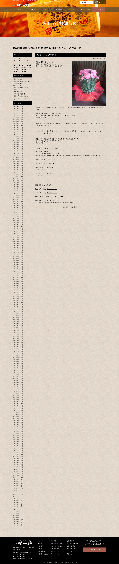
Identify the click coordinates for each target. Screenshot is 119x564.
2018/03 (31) (18, 319)
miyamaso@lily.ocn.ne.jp (25, 558)
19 (14, 69)
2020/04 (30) (18, 267)
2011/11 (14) (18, 479)
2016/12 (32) (18, 351)
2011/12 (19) (18, 477)
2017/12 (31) (18, 326)
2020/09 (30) (18, 256)
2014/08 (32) (18, 410)
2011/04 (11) (18, 494)
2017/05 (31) (18, 340)
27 (17, 71)
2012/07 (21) (18, 462)
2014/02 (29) (18, 422)
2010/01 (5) (18, 526)
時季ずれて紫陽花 (19, 94)
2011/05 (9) (18, 492)
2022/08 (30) (18, 208)
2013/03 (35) (18, 446)
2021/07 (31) (18, 235)
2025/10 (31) (18, 128)
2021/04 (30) (18, 241)
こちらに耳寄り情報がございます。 (48, 153)
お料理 (41, 546)
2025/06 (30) (18, 136)
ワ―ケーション (56, 554)
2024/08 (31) (18, 157)
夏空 (15, 89)
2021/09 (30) (18, 231)
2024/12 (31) (18, 149)
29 (22, 71)
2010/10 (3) (18, 507)
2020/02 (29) (18, 271)
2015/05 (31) (18, 391)
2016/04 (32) (18, 368)
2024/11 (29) (18, 151)
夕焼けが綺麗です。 (20, 83)
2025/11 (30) (18, 125)
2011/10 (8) (18, 481)
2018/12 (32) (18, 300)
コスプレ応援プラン (57, 551)
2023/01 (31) (18, 197)
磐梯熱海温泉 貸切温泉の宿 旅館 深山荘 (59, 562)
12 (14, 67)
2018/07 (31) (18, 311)
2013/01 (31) (18, 450)
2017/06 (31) (18, 338)
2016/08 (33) (18, 359)
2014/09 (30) (18, 408)
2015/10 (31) (18, 380)
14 (19, 67)
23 (25, 69)
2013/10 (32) (18, 431)
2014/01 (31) (18, 425)
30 (25, 71)
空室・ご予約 (43, 554)
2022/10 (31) (18, 203)
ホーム (41, 541)
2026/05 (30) (18, 113)
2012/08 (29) (18, 460)
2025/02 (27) (18, 144)
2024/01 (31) (18, 172)
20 (17, 69)
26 (14, 71)
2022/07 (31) (18, 210)
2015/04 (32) (18, 393)
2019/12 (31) (18, 275)
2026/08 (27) (18, 107)
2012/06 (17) (18, 465)
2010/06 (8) (18, 515)
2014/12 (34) (18, 401)
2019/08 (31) (18, 283)
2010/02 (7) (18, 524)
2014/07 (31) (18, 412)
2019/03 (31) (18, 294)
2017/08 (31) (18, 334)
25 (30, 69)
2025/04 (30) (18, 140)
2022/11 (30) (18, 201)
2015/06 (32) (18, 389)
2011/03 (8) (18, 496)
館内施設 (42, 551)
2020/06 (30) (18, 262)
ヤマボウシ (17, 85)
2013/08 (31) (18, 435)
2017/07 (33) (18, 336)
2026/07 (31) (18, 109)
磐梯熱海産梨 (18, 91)
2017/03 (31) (18, 345)
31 (27, 71)
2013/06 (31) (18, 439)
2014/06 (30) (18, 414)
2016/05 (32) (18, 366)
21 (19, 69)
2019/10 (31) (18, 279)
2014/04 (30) (18, 418)
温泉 (40, 543)
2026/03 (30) (18, 117)
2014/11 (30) (18, 403)
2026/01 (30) (18, 121)
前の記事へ (66, 207)
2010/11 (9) (18, 505)
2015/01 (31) (18, 399)
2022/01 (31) (18, 222)
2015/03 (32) (18, 395)
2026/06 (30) (18, 111)
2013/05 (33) (18, 441)
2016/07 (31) (18, 361)
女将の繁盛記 (71, 546)
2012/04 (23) (18, 469)
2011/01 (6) (18, 500)
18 (30, 67)
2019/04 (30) (18, 292)
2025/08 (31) (18, 132)
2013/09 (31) (18, 433)
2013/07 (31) (18, 437)
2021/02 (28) (18, 246)
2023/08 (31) (18, 182)
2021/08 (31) (18, 233)
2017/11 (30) (18, 328)
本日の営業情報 (19, 79)
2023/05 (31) (18, 189)
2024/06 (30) (18, 161)
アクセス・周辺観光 (57, 546)
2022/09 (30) (18, 206)
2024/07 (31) (18, 159)
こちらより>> (45, 159)
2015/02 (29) (18, 397)
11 (30, 65)
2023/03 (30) (18, 193)
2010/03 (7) (18, 522)
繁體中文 (70, 554)
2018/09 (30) (18, 307)
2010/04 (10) (18, 519)
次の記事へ (74, 207)
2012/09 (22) (18, 458)
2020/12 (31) (18, 250)
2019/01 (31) (18, 298)
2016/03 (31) (18, 370)
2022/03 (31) (18, 218)
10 (27, 65)
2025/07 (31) (18, 134)
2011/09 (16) (18, 484)
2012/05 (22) (18, 467)
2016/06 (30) (18, 363)
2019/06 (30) (18, 288)
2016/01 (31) (18, 374)
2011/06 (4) (18, 490)
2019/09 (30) (18, 281)
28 (19, 71)
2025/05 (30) (18, 138)
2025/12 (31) (18, 123)
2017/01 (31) (18, 349)
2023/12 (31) (18, 174)
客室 (40, 548)
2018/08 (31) (18, 309)
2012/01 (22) (18, 475)
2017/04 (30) (18, 342)
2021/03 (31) (18, 243)
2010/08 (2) (18, 511)
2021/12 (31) (18, 224)
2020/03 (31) (18, 269)
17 (27, 67)
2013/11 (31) (18, 429)
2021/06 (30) (18, 237)
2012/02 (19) (18, 473)
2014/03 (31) (18, 420)
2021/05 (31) (18, 239)
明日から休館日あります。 (22, 81)
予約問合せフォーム (57, 543)
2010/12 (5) (18, 502)
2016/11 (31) (18, 353)
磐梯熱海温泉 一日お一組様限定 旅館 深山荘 (26, 0)
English (69, 551)
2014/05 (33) (18, 416)
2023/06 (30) (18, 187)
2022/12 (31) (18, 199)
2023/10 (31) (18, 178)
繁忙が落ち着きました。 (21, 96)
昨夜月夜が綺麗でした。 (21, 87)
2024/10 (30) (18, 153)
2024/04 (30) (18, 165)
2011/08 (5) (18, 486)
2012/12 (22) (18, 452)
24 (27, 69)
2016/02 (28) (18, 372)
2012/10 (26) (18, 456)
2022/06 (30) (18, 212)
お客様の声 (70, 541)
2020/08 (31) (18, 258)
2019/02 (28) (18, 296)
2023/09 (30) (18, 180)
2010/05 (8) (18, 517)
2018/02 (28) (18, 321)
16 (25, 67)
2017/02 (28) (18, 347)
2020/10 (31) (18, 254)
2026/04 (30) (18, 115)
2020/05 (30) (18, 264)
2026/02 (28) (18, 119)
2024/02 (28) (18, 170)
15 (22, 67)
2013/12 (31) (18, 427)
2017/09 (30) (18, 332)
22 (22, 69)
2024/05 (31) (18, 163)
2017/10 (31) (18, 330)
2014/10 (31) (18, 406)
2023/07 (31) (18, 184)
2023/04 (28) (18, 191)
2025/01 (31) (18, 147)
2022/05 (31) (18, 214)
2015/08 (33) (18, 385)
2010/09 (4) (18, 509)
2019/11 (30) (18, 277)
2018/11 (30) (18, 302)
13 (17, 67)
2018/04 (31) (18, 317)
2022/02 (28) (18, 220)
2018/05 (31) (18, 315)
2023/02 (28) (18, 195)
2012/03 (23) (18, 471)
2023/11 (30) (18, 176)
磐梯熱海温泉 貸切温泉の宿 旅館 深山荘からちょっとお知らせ (47, 48)
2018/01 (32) (18, 323)
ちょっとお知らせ (73, 543)
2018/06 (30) (18, 313)
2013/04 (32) (18, 444)
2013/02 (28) (18, 448)
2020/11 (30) (18, 252)
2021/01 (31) (18, 248)
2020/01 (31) (18, 273)
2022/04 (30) (18, 216)
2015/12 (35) (18, 376)
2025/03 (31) (18, 142)
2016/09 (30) (18, 357)
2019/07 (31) (18, 286)
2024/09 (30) (18, 155)
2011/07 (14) (18, 488)
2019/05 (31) (18, 290)
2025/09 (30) (18, 130)
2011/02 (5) (18, 498)
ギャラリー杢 (71, 548)
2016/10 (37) (18, 355)
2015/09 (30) (18, 382)
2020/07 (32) (18, 260)
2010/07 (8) (18, 513)
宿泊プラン (54, 541)
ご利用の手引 (55, 548)
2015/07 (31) (18, 387)
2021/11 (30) (18, 227)
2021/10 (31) (18, 229)
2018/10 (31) (18, 304)
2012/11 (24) (18, 454)
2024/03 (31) (18, 168)
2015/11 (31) (18, 378)
